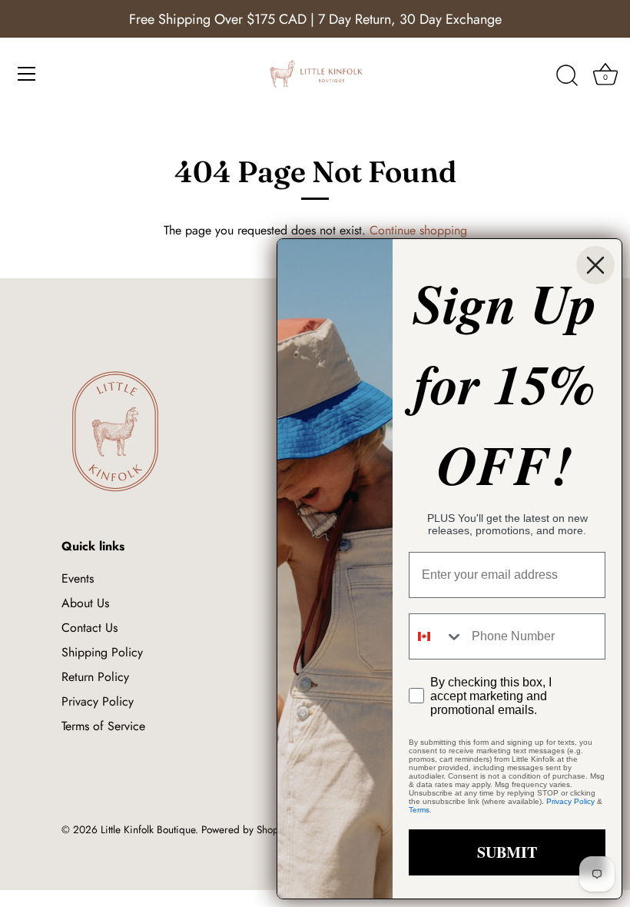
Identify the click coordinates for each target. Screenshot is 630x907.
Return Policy (95, 677)
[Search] (567, 76)
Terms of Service (103, 726)
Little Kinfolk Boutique (148, 829)
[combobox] (437, 636)
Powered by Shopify (245, 829)
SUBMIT (507, 852)
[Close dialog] (595, 265)
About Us (85, 603)
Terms (419, 810)
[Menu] (27, 74)
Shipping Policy (102, 652)
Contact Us (89, 627)
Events (77, 578)
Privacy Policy (97, 701)
